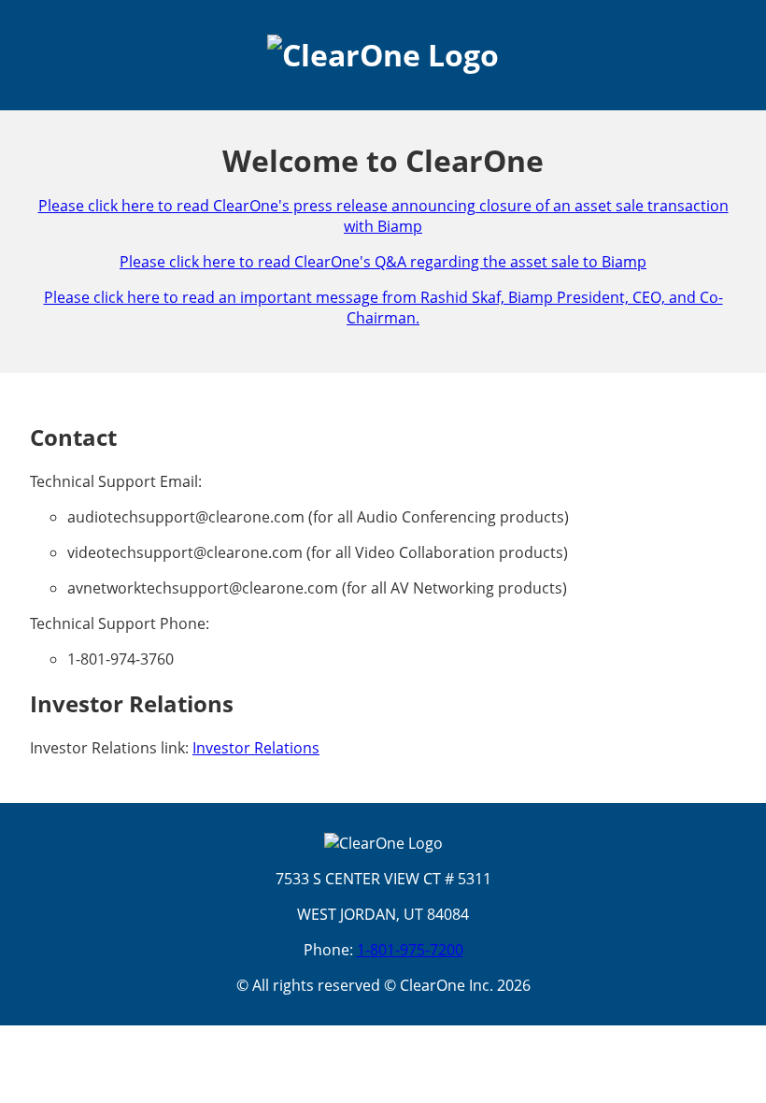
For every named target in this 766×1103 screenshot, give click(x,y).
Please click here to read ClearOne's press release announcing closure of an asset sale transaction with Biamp (383, 215)
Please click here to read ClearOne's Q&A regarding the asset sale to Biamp (383, 261)
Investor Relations (255, 748)
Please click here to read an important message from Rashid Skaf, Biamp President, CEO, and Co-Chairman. (383, 307)
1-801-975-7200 (410, 949)
